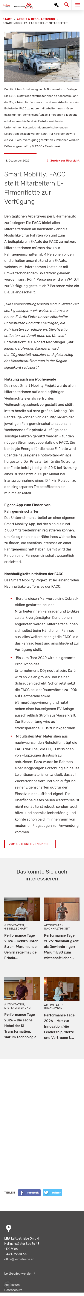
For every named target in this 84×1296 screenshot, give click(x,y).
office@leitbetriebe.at (19, 1259)
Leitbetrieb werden (18, 1273)
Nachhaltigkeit (57, 928)
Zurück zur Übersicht (64, 160)
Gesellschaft (16, 928)
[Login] (56, 5)
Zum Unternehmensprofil (30, 844)
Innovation (53, 1008)
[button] (7, 1285)
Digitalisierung (17, 1007)
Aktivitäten (14, 925)
